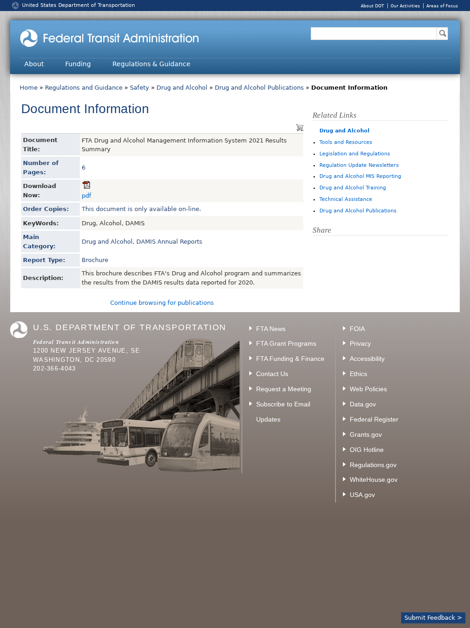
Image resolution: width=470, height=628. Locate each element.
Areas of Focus (442, 5)
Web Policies (368, 389)
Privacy (360, 343)
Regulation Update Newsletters (359, 165)
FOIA (357, 328)
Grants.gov (366, 434)
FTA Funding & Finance (290, 358)
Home (29, 87)
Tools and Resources (345, 142)
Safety (139, 87)
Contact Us (272, 373)
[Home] (122, 47)
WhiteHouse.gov (373, 479)
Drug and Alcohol (182, 87)
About (34, 64)
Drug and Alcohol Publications (259, 87)
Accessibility (367, 358)
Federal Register (374, 419)
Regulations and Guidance (84, 87)
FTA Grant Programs (286, 343)
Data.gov (363, 404)
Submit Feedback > (433, 617)
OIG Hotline (367, 449)
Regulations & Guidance (151, 64)
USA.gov (362, 494)
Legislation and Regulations (354, 154)
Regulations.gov (373, 464)
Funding (78, 64)
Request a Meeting (283, 389)
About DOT (372, 5)
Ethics (358, 373)
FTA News (270, 328)
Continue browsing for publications (162, 302)
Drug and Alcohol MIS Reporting (360, 176)
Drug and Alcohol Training (352, 188)
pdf (86, 195)
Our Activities (405, 5)
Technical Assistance (345, 199)
